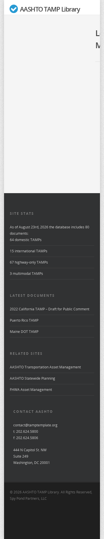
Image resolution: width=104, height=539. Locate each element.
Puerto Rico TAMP (24, 320)
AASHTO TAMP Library (49, 9)
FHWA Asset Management (31, 389)
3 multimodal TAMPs (26, 273)
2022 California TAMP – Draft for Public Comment (49, 309)
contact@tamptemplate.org (35, 425)
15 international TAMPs (28, 251)
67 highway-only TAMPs (29, 262)
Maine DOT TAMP (24, 331)
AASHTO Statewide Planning (32, 378)
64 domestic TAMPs (26, 239)
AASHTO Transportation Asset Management (45, 367)
